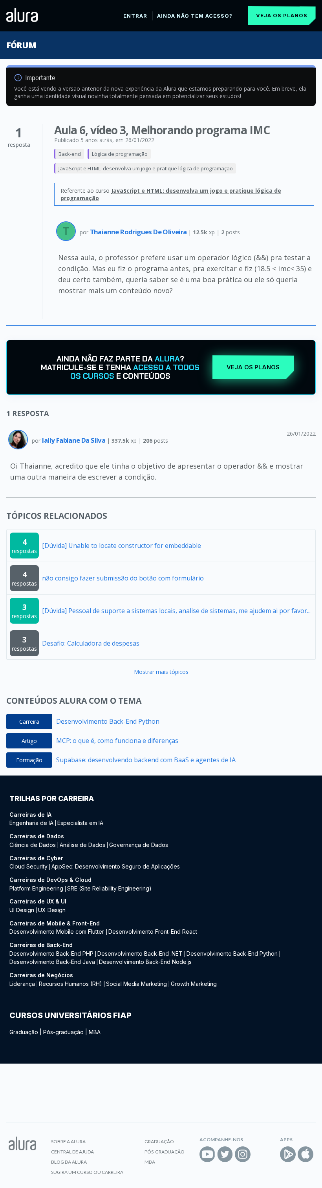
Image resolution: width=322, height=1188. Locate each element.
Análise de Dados (82, 844)
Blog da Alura (69, 1162)
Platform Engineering (36, 888)
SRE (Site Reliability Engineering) (109, 888)
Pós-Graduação (165, 1152)
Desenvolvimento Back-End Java (52, 961)
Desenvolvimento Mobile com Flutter (57, 931)
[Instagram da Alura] (243, 1154)
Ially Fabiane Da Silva (74, 440)
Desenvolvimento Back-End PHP (51, 953)
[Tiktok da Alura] (260, 1154)
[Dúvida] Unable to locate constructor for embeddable (121, 545)
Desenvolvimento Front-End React (152, 931)
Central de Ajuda (72, 1152)
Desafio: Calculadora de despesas (90, 643)
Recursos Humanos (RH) (70, 983)
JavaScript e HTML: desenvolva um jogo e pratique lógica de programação (146, 168)
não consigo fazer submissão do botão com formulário (123, 578)
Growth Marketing (194, 983)
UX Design (52, 910)
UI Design (21, 910)
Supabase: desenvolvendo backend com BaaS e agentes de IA (146, 760)
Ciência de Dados (32, 844)
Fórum (21, 45)
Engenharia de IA (31, 822)
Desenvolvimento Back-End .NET (140, 953)
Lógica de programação (120, 153)
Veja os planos (281, 15)
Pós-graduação (63, 1032)
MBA (95, 1032)
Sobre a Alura (68, 1141)
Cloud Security (28, 866)
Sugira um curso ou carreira (87, 1172)
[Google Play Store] (288, 1154)
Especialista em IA (80, 822)
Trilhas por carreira (51, 798)
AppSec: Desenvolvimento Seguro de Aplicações (115, 866)
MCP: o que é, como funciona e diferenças (117, 740)
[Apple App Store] (305, 1154)
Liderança (22, 983)
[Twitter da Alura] (225, 1154)
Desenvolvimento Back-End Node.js (145, 961)
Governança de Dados (138, 844)
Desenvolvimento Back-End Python (107, 721)
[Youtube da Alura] (207, 1154)
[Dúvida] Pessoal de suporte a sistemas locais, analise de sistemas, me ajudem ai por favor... (176, 610)
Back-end (70, 153)
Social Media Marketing (136, 983)
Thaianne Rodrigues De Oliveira (139, 231)
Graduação (23, 1032)
